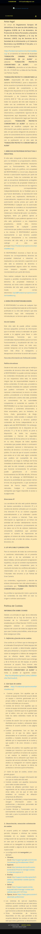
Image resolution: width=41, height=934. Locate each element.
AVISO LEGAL (26, 925)
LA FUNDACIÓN (13, 925)
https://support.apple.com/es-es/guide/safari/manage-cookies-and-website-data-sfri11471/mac (20, 889)
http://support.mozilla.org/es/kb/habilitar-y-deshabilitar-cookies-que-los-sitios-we (21, 879)
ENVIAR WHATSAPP (19, 927)
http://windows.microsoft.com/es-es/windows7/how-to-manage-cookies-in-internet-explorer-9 (21, 869)
